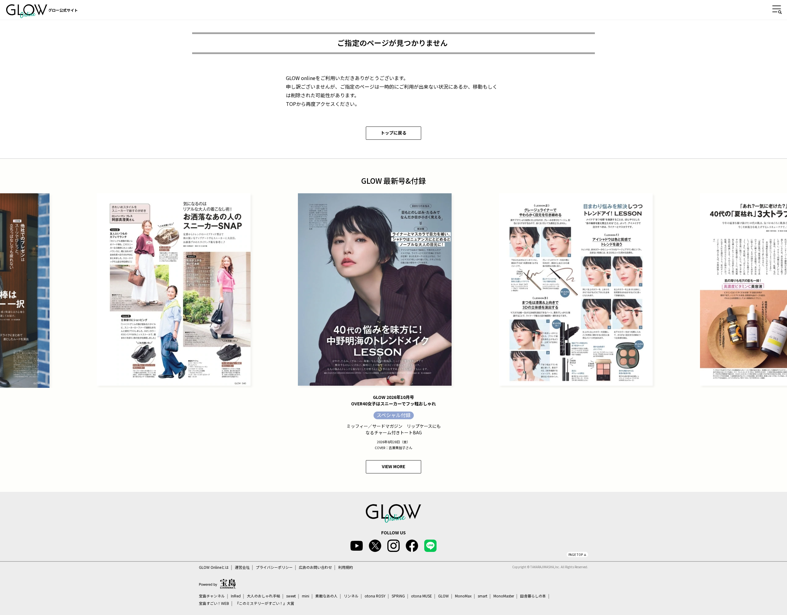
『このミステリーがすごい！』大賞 (264, 603)
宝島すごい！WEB (214, 603)
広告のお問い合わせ (315, 567)
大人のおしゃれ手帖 (263, 595)
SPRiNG (398, 595)
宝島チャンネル (212, 595)
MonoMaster (503, 595)
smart (482, 595)
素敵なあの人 (326, 595)
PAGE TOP (575, 554)
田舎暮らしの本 (533, 595)
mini (305, 595)
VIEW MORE (393, 466)
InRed (236, 595)
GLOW (443, 595)
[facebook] (412, 546)
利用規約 (345, 567)
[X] (375, 546)
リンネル (351, 595)
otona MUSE (421, 595)
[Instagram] (393, 546)
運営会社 (242, 567)
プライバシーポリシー (274, 567)
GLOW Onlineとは (214, 567)
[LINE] (430, 546)
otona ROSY (375, 595)
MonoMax (463, 595)
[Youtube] (356, 546)
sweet (291, 595)
